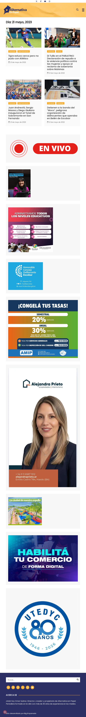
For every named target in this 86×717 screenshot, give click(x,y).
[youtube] (45, 1)
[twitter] (36, 1)
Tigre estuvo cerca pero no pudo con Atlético (23, 57)
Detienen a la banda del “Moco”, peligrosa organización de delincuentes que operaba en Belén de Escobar (62, 113)
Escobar (51, 103)
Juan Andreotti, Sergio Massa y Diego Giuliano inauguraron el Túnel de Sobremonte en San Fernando (21, 113)
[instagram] (49, 1)
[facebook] (41, 1)
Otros (59, 51)
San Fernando (23, 51)
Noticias (12, 51)
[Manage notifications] (5, 712)
